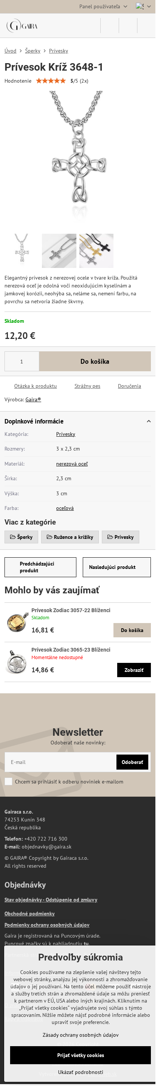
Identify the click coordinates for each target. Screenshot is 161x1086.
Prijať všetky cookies (80, 1055)
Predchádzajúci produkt (37, 567)
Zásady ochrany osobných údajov (81, 1035)
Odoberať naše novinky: (78, 742)
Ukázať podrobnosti (80, 1072)
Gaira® (33, 399)
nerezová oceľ (72, 463)
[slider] (51, 81)
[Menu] (146, 25)
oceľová (65, 508)
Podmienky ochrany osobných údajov (46, 924)
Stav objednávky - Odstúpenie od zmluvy (50, 899)
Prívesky (65, 434)
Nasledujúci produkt (112, 567)
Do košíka (94, 361)
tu (86, 943)
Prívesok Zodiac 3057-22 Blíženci (70, 610)
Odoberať (132, 762)
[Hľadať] (110, 25)
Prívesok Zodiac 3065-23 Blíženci (70, 650)
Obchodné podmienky (29, 913)
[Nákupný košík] (128, 25)
